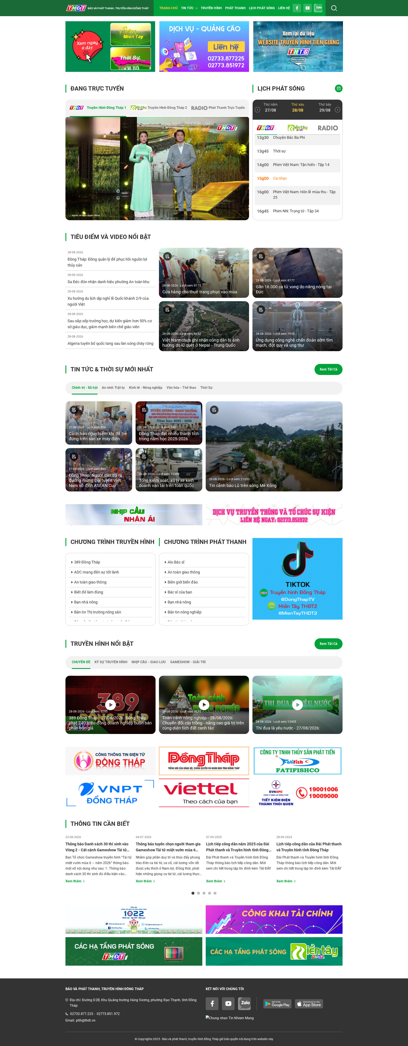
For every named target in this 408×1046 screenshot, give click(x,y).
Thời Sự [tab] (206, 388)
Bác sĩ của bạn (180, 592)
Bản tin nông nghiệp (184, 612)
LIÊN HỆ (284, 8)
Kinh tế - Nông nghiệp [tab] (145, 388)
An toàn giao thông (90, 582)
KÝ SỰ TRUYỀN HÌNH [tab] (111, 662)
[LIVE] (157, 168)
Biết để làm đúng (88, 592)
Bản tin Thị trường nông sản (97, 612)
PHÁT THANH (235, 8)
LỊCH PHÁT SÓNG (262, 8)
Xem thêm (73, 881)
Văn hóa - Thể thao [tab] (181, 388)
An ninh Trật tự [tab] (113, 388)
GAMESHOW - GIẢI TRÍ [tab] (188, 662)
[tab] (98, 108)
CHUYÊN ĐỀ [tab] (81, 662)
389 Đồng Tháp (87, 562)
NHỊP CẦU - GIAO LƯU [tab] (149, 662)
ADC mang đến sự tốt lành (96, 572)
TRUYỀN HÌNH (211, 8)
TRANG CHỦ (168, 8)
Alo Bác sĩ (176, 562)
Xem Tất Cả (328, 369)
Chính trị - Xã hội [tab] (85, 388)
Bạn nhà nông (86, 602)
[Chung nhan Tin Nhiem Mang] (274, 1018)
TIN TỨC (187, 8)
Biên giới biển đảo (183, 582)
